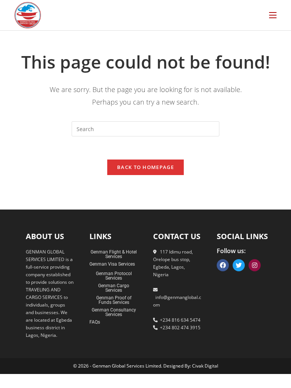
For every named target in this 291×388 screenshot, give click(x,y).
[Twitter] (239, 265)
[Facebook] (223, 265)
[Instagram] (255, 265)
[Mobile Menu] (273, 15)
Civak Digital (205, 366)
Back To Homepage (145, 167)
